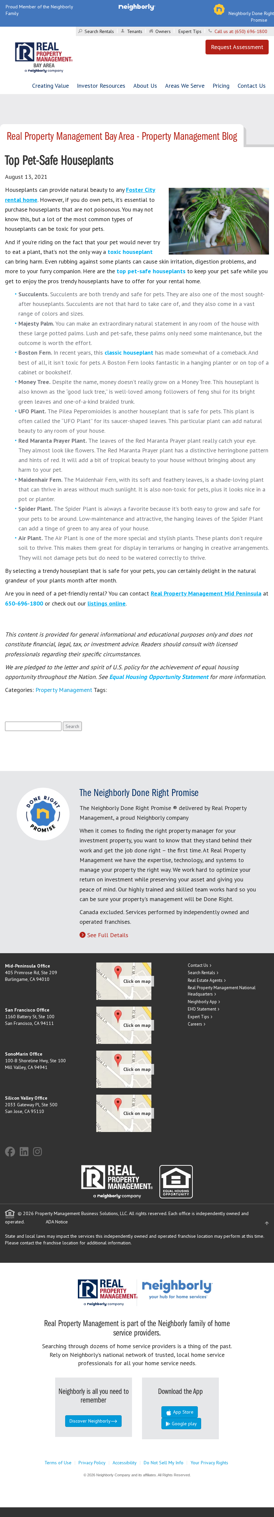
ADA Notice (57, 1222)
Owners (163, 31)
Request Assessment (237, 47)
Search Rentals (99, 31)
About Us (145, 85)
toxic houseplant (130, 252)
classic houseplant (129, 352)
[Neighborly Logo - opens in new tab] (197, 1289)
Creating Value (50, 85)
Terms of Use (58, 1463)
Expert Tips (189, 31)
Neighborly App (202, 1002)
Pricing (221, 85)
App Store (182, 1412)
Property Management (63, 690)
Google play (183, 1424)
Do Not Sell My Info (163, 1463)
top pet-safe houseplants (151, 271)
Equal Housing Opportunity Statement (159, 677)
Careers (195, 1024)
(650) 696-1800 (251, 31)
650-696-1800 (24, 603)
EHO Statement (202, 1009)
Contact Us (252, 85)
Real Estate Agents (205, 980)
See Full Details (107, 935)
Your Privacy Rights (209, 1463)
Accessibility (125, 1463)
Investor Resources (101, 85)
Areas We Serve (184, 85)
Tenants (134, 31)
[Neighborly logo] (137, 7)
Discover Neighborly (90, 1421)
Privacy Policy (92, 1463)
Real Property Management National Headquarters (222, 991)
